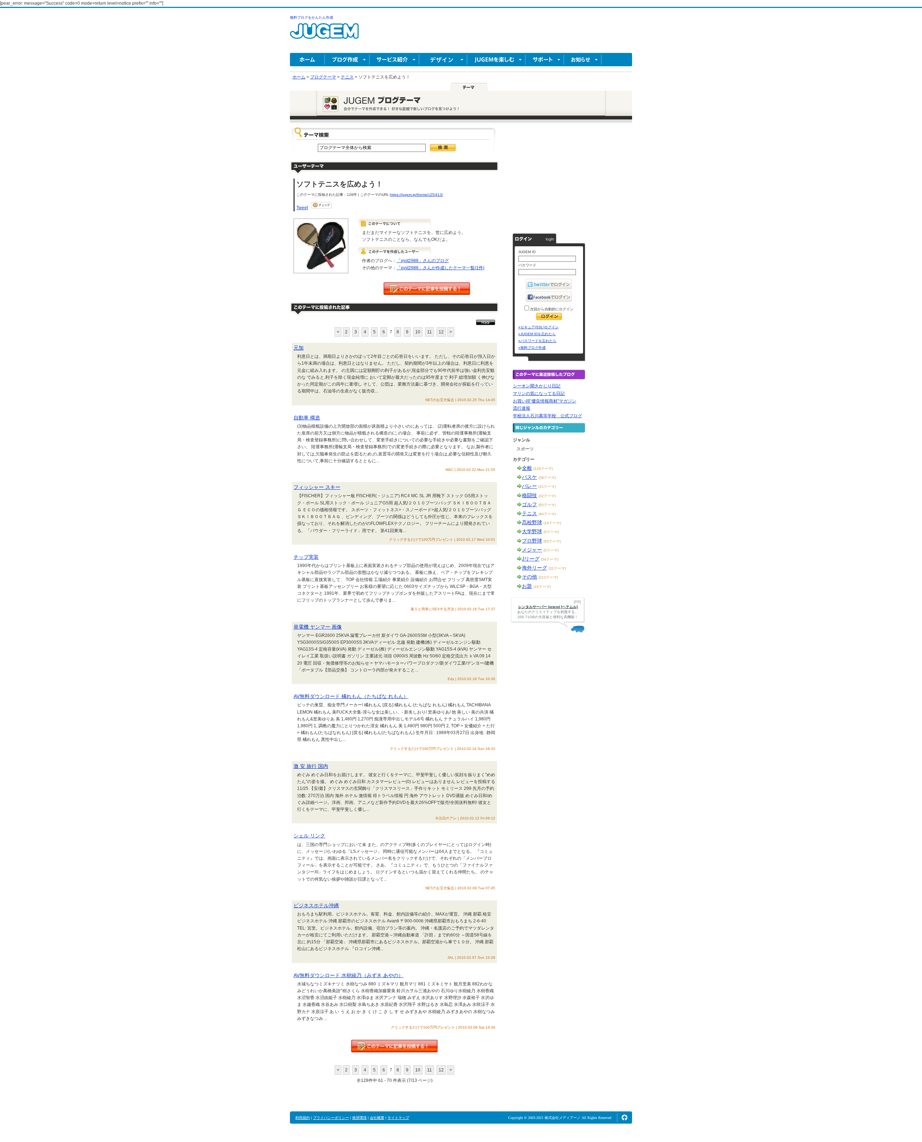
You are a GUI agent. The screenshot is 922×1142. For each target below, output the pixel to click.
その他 (529, 577)
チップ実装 (306, 557)
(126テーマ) (543, 469)
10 (417, 331)
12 (441, 331)
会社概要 (377, 1118)
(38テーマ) (547, 478)
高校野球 (532, 522)
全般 (527, 468)
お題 (527, 586)
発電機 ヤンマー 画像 (318, 627)
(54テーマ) (549, 559)
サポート (544, 59)
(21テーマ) (547, 487)
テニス (529, 513)
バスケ (529, 477)
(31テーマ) (557, 568)
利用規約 (302, 1118)
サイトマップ (398, 1118)
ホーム (307, 59)
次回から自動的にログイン (551, 309)
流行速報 (521, 408)
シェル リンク (309, 835)
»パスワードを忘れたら (537, 341)
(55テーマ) (547, 505)
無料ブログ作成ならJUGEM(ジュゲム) (324, 35)
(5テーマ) (551, 532)
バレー (529, 486)
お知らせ (582, 59)
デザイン (443, 59)
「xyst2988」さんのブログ (423, 260)
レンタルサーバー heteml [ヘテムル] (548, 607)
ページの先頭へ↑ (624, 1117)
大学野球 (532, 531)
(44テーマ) (547, 514)
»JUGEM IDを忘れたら (537, 334)
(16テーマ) (552, 523)
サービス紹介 (394, 59)
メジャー (532, 550)
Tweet (302, 207)
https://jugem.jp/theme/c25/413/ (416, 195)
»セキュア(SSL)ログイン (538, 327)
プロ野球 (532, 541)
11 (429, 331)
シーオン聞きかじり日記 (536, 385)
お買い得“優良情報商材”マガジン (544, 401)
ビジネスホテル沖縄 (316, 905)
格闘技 (529, 495)
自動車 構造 (307, 418)
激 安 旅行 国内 (311, 766)
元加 (299, 348)
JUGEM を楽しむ (496, 59)
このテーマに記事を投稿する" (394, 1046)
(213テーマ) (548, 577)
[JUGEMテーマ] (469, 86)
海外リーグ (534, 568)
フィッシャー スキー (317, 487)
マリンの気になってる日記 (539, 393)
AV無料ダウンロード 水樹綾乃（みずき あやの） (348, 975)
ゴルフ (529, 504)
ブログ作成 (347, 59)
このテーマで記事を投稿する (427, 288)
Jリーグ (531, 559)
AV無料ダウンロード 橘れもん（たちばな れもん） (351, 696)
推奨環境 (359, 1118)
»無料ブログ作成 (532, 348)
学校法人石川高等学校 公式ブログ (547, 415)
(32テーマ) (547, 496)
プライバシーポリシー (331, 1118)
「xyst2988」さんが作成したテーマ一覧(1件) (440, 267)
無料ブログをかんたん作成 (311, 17)
